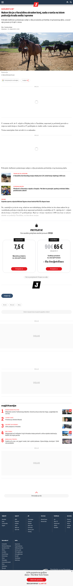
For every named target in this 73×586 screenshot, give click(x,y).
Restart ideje (44, 521)
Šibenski (4, 568)
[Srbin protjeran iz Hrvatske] (67, 426)
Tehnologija (30, 519)
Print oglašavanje (19, 554)
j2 (28, 516)
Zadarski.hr (4, 566)
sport (17, 516)
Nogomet (17, 521)
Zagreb (3, 525)
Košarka (17, 523)
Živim (3, 564)
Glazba (55, 525)
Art (54, 519)
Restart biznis (44, 519)
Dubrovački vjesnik (6, 562)
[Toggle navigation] (2, 2)
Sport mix (17, 529)
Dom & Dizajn (5, 554)
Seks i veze (30, 525)
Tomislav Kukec (8, 27)
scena (69, 516)
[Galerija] (36, 51)
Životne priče (31, 529)
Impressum (17, 544)
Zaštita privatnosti (19, 548)
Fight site (17, 527)
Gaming (29, 531)
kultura (56, 516)
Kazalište (56, 527)
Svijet (3, 521)
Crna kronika (5, 523)
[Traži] (70, 2)
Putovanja (30, 527)
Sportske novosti (5, 548)
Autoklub (4, 552)
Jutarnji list (4, 544)
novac (43, 516)
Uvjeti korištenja (18, 546)
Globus (3, 550)
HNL (16, 519)
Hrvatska (4, 519)
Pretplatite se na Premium (60, 569)
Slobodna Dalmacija (6, 546)
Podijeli (24, 80)
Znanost (30, 521)
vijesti (4, 516)
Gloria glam (4, 560)
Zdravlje (30, 523)
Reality (68, 527)
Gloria (3, 558)
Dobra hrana (4, 556)
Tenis (16, 525)
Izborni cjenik (18, 550)
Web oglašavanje (19, 552)
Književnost (56, 523)
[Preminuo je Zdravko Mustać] (67, 419)
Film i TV (56, 521)
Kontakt (17, 556)
